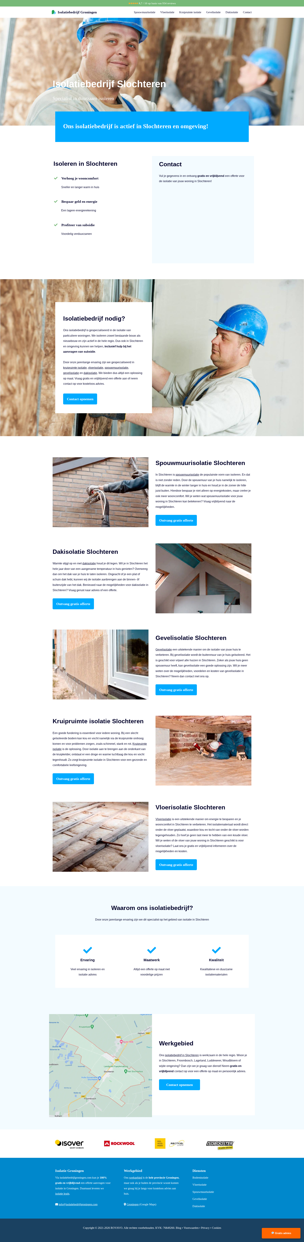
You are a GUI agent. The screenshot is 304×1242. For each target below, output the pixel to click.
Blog (178, 1227)
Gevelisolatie (213, 12)
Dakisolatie (232, 12)
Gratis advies (282, 1233)
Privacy (205, 1227)
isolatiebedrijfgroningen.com (75, 1177)
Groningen (133, 1204)
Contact (247, 12)
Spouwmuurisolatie (144, 12)
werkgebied (135, 1177)
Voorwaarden (191, 1227)
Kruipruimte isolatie (190, 12)
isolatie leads (62, 1193)
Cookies (216, 1227)
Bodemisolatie (200, 1177)
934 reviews (169, 3)
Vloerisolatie (167, 12)
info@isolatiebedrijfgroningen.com (78, 1204)
